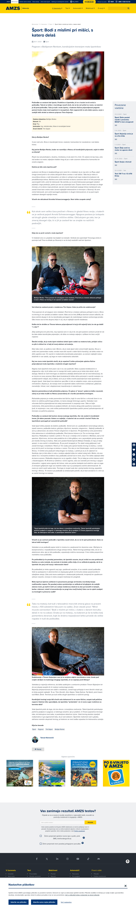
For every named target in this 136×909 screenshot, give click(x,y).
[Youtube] (78, 859)
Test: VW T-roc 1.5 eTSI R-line (123, 174)
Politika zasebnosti (100, 876)
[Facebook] (36, 859)
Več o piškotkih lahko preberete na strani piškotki (82, 895)
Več (116, 125)
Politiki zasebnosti (79, 831)
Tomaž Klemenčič (47, 737)
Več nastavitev (66, 902)
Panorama (75, 874)
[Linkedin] (57, 859)
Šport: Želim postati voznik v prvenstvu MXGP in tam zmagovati (124, 119)
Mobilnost (53, 870)
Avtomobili (74, 870)
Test (29, 870)
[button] (128, 8)
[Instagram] (67, 859)
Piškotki (96, 874)
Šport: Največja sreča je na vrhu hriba (124, 134)
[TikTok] (88, 859)
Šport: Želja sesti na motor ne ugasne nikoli (123, 149)
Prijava (90, 822)
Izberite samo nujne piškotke (44, 902)
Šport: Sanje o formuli (123, 162)
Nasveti (53, 876)
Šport (51, 24)
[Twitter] (47, 859)
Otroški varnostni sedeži (35, 877)
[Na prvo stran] (13, 8)
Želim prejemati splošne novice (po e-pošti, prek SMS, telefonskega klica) (62, 837)
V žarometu (43, 24)
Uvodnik (10, 874)
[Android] (99, 859)
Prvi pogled (76, 876)
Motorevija (35, 24)
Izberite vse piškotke (18, 902)
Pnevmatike (33, 874)
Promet (53, 874)
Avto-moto (11, 876)
